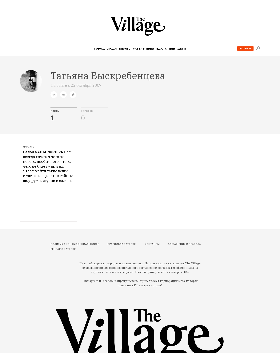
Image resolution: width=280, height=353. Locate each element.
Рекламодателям (63, 249)
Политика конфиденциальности (74, 244)
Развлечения (143, 48)
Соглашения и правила (184, 244)
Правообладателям (121, 244)
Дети (181, 48)
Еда (159, 48)
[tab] (63, 115)
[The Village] (140, 27)
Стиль (170, 48)
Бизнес (125, 48)
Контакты (152, 244)
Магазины (28, 146)
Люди (112, 48)
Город (99, 48)
